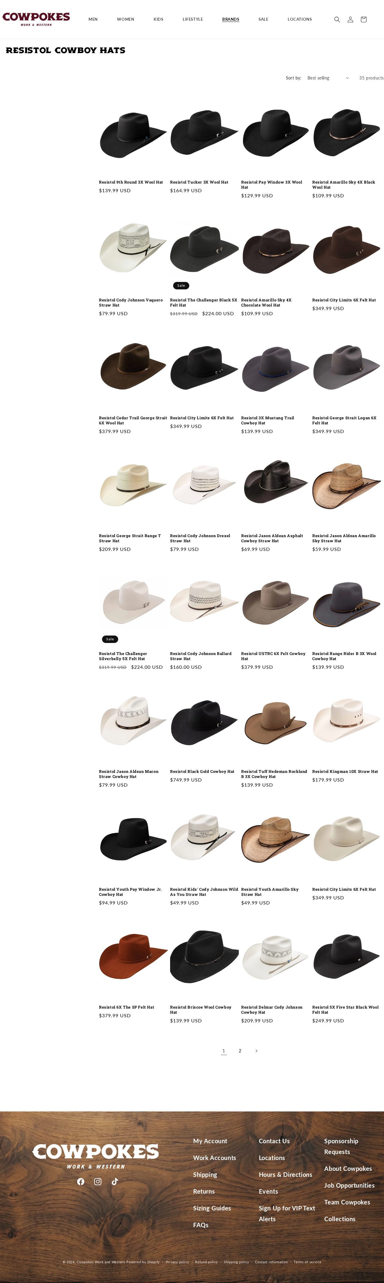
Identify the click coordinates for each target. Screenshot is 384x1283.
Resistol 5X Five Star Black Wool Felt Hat (345, 1010)
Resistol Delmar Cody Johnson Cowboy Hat (272, 1010)
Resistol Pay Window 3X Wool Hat (271, 185)
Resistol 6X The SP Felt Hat (126, 1007)
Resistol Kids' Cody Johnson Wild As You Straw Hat (204, 892)
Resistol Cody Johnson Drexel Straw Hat (200, 538)
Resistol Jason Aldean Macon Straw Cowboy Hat (128, 774)
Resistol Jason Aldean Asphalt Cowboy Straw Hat (272, 538)
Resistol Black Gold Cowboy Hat (202, 771)
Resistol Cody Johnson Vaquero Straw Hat (131, 303)
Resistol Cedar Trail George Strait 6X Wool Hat (133, 420)
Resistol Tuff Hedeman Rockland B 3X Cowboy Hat (274, 774)
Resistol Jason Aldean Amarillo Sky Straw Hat (344, 538)
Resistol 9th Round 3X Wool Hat (131, 182)
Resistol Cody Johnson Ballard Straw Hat (201, 656)
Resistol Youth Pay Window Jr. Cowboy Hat (130, 892)
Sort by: (294, 77)
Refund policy (206, 1262)
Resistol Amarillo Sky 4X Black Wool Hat (343, 185)
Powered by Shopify (143, 1262)
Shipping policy (236, 1262)
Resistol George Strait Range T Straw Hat (130, 538)
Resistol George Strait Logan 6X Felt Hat (344, 420)
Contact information (271, 1262)
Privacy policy (177, 1262)
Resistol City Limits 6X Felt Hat (344, 300)
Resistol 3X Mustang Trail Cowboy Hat (267, 420)
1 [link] (223, 1050)
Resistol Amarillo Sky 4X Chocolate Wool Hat (266, 303)
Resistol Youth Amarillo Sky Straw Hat (269, 892)
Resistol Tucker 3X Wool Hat (199, 182)
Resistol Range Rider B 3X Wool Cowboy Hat (344, 656)
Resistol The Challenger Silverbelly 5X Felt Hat (123, 656)
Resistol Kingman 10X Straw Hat (345, 771)
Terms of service (307, 1262)
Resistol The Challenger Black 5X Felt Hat (203, 303)
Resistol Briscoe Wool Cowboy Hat (201, 1010)
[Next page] (256, 1050)
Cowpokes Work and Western (101, 1262)
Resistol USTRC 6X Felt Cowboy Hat (273, 656)
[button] (95, 19)
